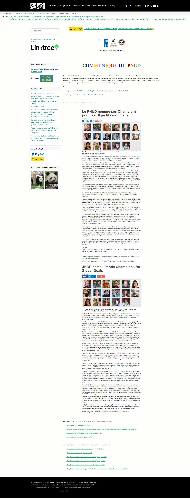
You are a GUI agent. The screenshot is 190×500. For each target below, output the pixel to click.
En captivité (63, 6)
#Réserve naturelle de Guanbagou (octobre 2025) (169, 19)
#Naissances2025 (38, 17)
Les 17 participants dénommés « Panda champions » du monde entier (85, 95)
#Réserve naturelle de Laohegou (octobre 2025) (133, 19)
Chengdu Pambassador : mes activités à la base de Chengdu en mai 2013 (85, 465)
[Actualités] (82, 6)
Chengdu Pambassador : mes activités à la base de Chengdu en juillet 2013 (86, 457)
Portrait (50, 6)
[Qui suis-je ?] (130, 6)
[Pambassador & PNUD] (105, 6)
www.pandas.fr (45, 484)
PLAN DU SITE (63, 491)
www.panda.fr (36, 484)
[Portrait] (54, 6)
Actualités (77, 6)
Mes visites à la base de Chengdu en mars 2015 (79, 453)
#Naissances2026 (24, 17)
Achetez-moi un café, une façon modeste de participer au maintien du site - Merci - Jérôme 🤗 (119, 29)
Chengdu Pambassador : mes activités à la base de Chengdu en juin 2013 (85, 461)
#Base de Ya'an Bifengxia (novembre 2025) (87, 17)
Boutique (113, 6)
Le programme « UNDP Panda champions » (78, 425)
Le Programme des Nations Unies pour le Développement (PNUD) (84, 433)
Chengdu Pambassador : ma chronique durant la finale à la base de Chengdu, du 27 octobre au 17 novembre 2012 (96, 469)
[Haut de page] (187, 497)
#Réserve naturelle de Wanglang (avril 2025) (60, 19)
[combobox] (45, 30)
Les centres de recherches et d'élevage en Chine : (80, 449)
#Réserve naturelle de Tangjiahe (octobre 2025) (26, 19)
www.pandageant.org (66, 484)
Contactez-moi (93, 482)
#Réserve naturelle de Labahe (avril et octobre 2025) (96, 19)
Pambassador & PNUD (95, 6)
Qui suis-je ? (124, 6)
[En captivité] (69, 6)
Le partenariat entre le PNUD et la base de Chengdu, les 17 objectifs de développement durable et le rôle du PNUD (97, 91)
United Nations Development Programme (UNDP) (79, 437)
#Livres (13, 17)
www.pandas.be (54, 484)
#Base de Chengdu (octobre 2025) (58, 17)
